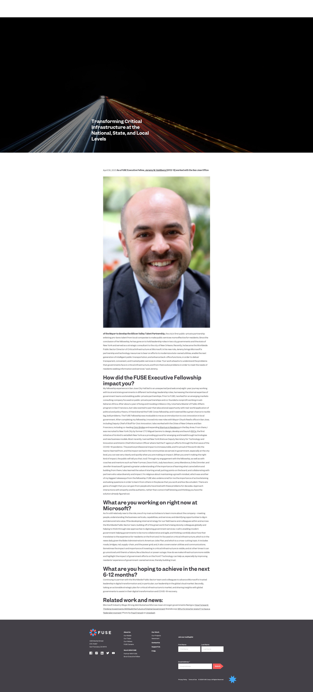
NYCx (193, 431)
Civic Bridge (139, 427)
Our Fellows (128, 641)
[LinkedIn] (102, 653)
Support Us (156, 647)
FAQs (154, 651)
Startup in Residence (170, 427)
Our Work (155, 632)
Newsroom (155, 638)
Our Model (127, 636)
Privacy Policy (182, 679)
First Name (182, 645)
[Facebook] (90, 653)
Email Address (184, 662)
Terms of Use (193, 679)
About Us (127, 632)
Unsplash (150, 612)
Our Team (127, 638)
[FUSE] (100, 632)
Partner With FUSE (130, 654)
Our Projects (156, 636)
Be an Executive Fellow (132, 657)
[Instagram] (96, 653)
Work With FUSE (130, 650)
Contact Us (156, 643)
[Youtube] (113, 653)
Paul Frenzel (137, 612)
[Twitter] (107, 653)
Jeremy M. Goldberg (155, 170)
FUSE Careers (129, 644)
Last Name (205, 645)
